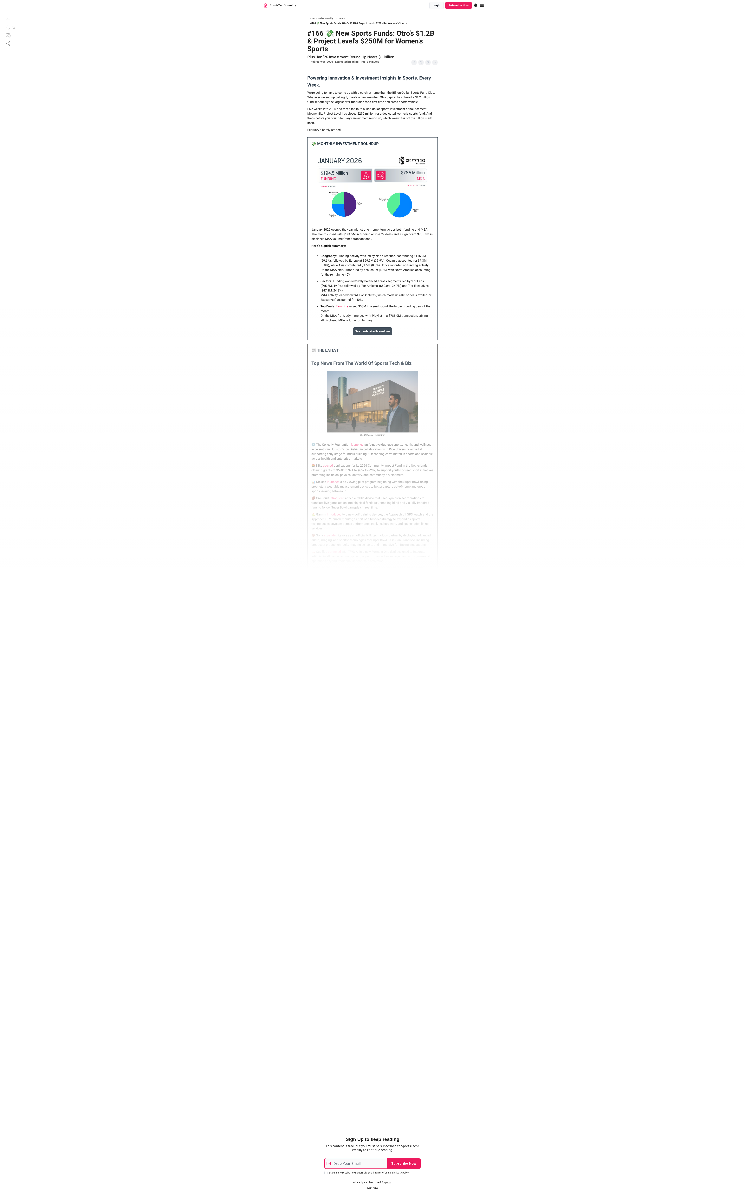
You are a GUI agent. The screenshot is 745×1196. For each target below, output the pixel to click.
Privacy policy (401, 1172)
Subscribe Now (459, 5)
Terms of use (382, 1172)
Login (436, 5)
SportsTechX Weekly (322, 18)
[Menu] (475, 5)
